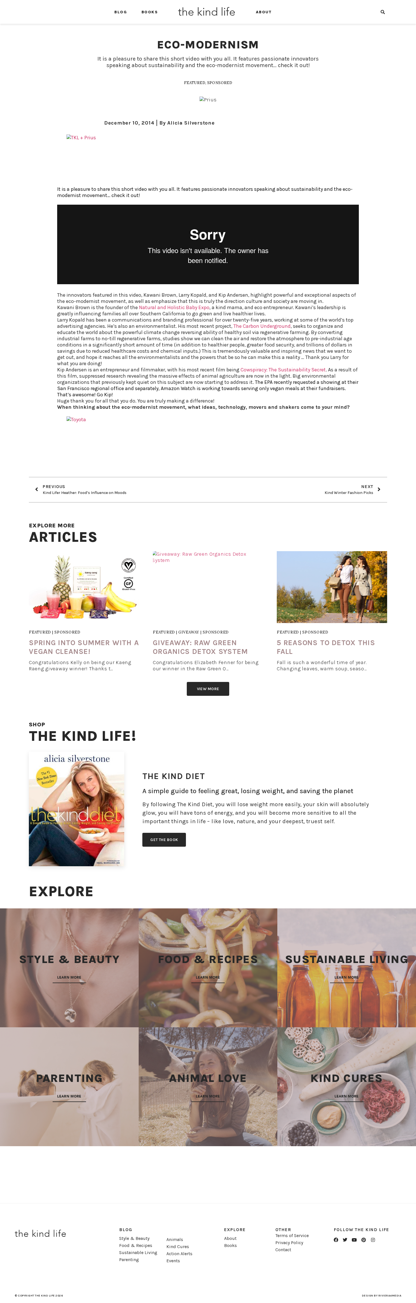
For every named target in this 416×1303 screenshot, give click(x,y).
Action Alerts (179, 1253)
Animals (174, 1239)
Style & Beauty (134, 1238)
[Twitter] (345, 1240)
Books (149, 12)
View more (208, 688)
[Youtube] (354, 1240)
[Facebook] (336, 1240)
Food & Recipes (135, 1245)
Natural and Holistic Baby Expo (174, 307)
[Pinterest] (363, 1240)
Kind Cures (177, 1246)
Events (173, 1260)
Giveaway (188, 632)
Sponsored (219, 82)
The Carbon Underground (262, 326)
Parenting (129, 1259)
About (264, 12)
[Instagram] (373, 1240)
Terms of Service (292, 1235)
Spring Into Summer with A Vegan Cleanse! (84, 647)
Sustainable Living (138, 1252)
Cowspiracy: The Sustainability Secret (283, 370)
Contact (283, 1249)
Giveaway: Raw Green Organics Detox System (200, 647)
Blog (120, 12)
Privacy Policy (289, 1242)
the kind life (206, 12)
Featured (194, 82)
